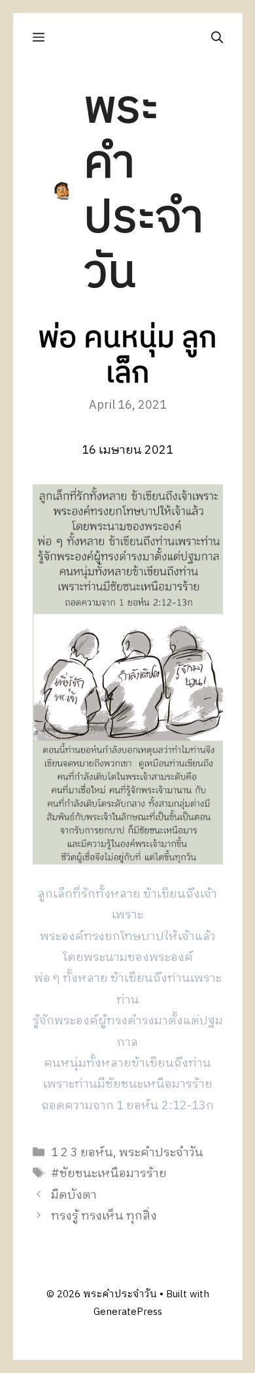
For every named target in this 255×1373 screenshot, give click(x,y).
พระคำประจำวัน (143, 191)
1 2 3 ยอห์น (82, 1153)
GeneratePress (128, 1312)
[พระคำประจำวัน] (62, 190)
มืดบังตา (74, 1195)
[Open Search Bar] (217, 37)
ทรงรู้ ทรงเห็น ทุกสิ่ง (104, 1216)
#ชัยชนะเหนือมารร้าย (109, 1174)
